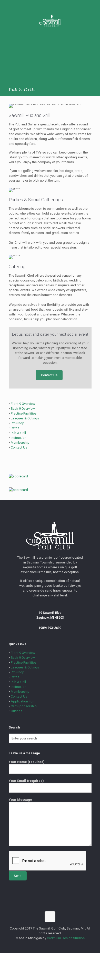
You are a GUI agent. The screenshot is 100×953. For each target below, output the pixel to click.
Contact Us (19, 447)
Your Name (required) (27, 762)
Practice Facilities (23, 413)
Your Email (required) (26, 781)
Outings (16, 711)
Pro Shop (17, 423)
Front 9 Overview (23, 404)
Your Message (20, 800)
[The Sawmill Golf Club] (50, 20)
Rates (15, 428)
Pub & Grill (18, 433)
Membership (20, 442)
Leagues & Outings (25, 418)
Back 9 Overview (23, 408)
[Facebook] (50, 945)
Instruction (18, 438)
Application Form (23, 701)
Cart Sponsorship (24, 706)
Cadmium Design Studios (66, 938)
